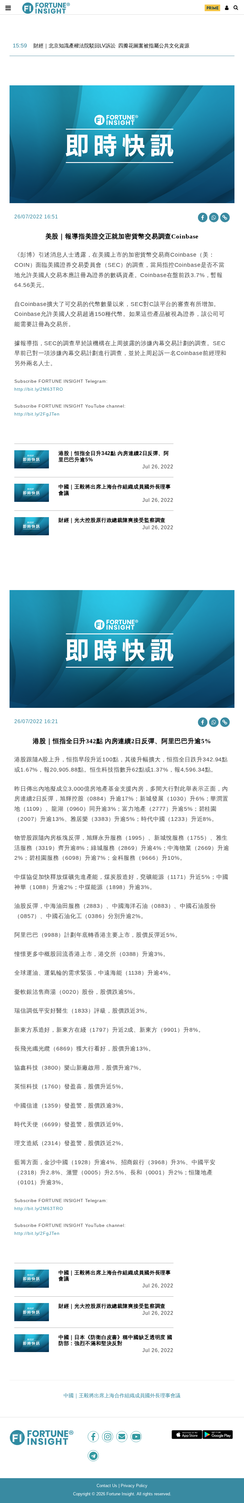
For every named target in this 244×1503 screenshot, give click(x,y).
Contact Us (107, 1485)
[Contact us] (122, 1436)
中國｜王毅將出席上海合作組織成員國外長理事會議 (122, 1395)
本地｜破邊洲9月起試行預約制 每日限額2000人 (87, 46)
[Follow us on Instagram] (108, 1436)
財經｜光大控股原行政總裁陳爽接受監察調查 (112, 520)
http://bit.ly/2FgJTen (36, 414)
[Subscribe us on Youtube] (137, 1436)
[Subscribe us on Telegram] (94, 1455)
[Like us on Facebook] (94, 1436)
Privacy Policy (134, 1485)
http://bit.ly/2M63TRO (38, 389)
